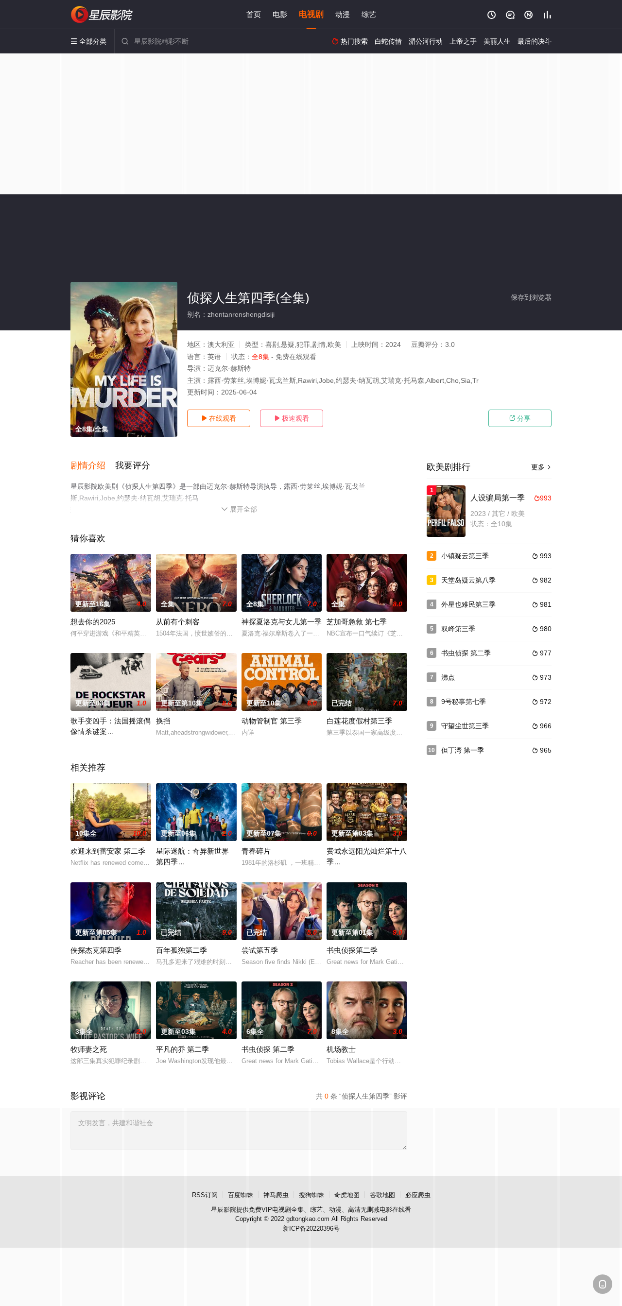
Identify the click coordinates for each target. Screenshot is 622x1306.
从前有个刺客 (178, 622)
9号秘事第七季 (463, 701)
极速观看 (291, 418)
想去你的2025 (92, 622)
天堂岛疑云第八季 (468, 580)
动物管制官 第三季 (272, 721)
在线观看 (218, 418)
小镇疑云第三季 (465, 556)
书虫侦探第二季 (352, 950)
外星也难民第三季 (468, 604)
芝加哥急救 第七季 (357, 622)
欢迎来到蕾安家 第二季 (107, 851)
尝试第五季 (260, 950)
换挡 (163, 721)
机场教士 (341, 1049)
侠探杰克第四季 (95, 950)
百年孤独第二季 (181, 950)
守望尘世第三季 (465, 726)
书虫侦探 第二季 (268, 1049)
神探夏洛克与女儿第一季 (282, 622)
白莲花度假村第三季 (359, 721)
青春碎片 (256, 851)
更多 (541, 467)
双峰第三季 (458, 629)
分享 (520, 418)
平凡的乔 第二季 (182, 1049)
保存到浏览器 (531, 297)
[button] (92, 466)
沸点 (448, 677)
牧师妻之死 (88, 1049)
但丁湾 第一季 (462, 750)
